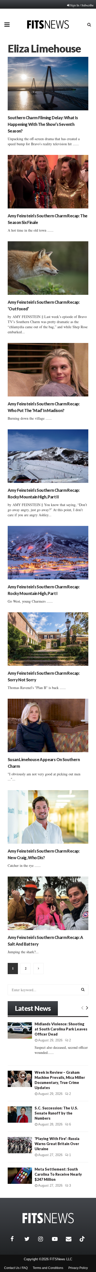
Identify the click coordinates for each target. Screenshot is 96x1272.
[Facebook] (16, 1238)
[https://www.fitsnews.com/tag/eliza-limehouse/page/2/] (38, 968)
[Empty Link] (82, 1007)
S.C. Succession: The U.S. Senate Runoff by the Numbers (56, 1113)
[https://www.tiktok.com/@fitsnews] (83, 1238)
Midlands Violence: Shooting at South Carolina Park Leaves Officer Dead (61, 1029)
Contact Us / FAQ (16, 1268)
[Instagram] (43, 1238)
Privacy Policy (78, 1268)
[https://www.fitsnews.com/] (48, 1218)
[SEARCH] (82, 989)
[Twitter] (30, 1238)
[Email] (71, 1238)
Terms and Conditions (48, 1268)
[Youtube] (57, 1238)
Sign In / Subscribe (81, 5)
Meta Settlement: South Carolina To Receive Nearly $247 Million (58, 1174)
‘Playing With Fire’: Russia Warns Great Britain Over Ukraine (57, 1143)
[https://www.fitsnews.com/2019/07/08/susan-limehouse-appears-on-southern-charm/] (48, 725)
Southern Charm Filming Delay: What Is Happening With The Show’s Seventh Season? (43, 124)
